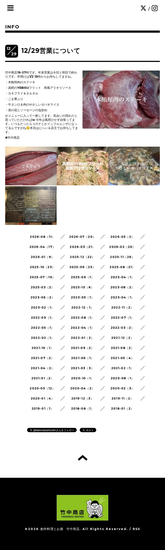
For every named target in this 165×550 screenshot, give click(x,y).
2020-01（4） (43, 398)
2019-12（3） (82, 398)
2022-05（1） (42, 328)
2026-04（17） (42, 247)
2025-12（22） (82, 257)
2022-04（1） (82, 328)
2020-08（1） (122, 378)
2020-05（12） (42, 388)
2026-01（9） (42, 257)
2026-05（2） (122, 237)
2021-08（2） (122, 348)
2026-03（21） (82, 247)
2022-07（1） (122, 318)
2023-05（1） (82, 297)
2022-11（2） (122, 307)
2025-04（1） (122, 277)
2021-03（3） (82, 368)
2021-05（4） (122, 358)
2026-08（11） (42, 237)
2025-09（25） (82, 267)
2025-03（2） (43, 287)
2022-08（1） (82, 318)
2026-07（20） (82, 237)
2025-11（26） (122, 257)
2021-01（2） (42, 378)
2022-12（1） (82, 307)
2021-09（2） (82, 348)
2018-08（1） (82, 408)
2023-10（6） (82, 287)
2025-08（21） (122, 267)
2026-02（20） (122, 247)
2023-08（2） (122, 287)
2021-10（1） (42, 348)
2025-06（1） (82, 277)
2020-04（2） (82, 388)
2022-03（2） (122, 328)
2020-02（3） (122, 388)
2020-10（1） (82, 378)
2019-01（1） (43, 408)
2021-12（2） (122, 338)
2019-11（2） (122, 398)
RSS (136, 529)
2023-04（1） (122, 297)
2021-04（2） (42, 368)
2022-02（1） (42, 338)
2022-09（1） (42, 318)
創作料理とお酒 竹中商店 (59, 529)
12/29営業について (51, 51)
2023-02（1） (42, 307)
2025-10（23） (42, 267)
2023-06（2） (43, 297)
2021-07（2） (42, 358)
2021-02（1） (122, 368)
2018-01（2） (122, 408)
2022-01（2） (82, 338)
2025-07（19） (42, 277)
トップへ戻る (82, 458)
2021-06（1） (82, 358)
